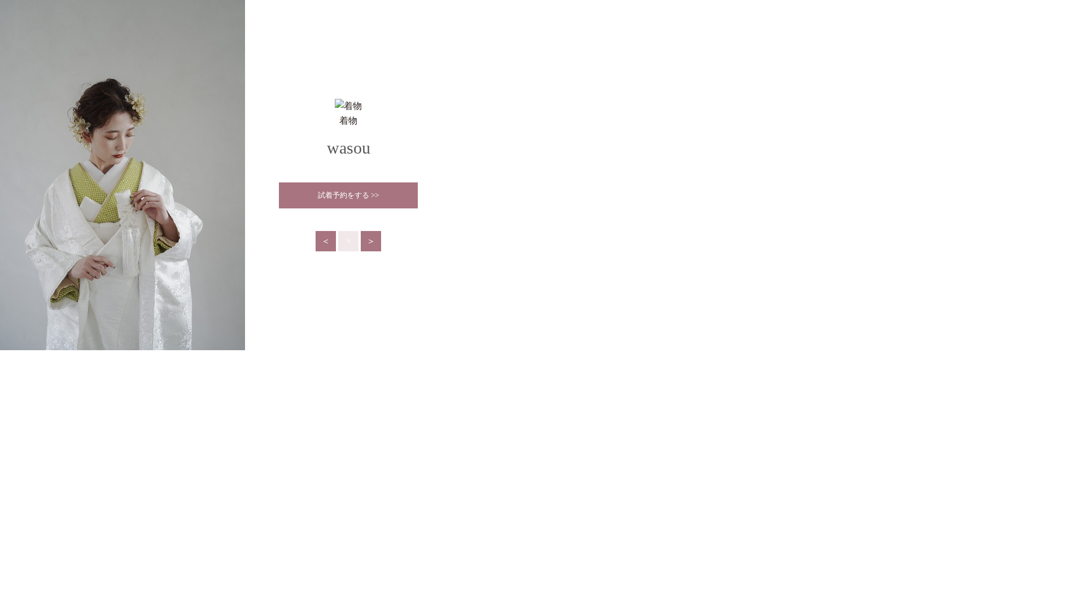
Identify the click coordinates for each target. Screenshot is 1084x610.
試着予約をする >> (348, 195)
